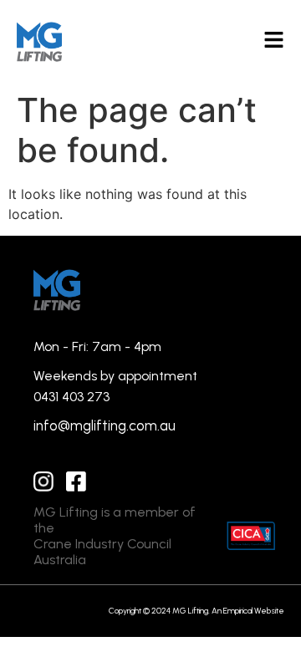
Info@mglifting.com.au (104, 425)
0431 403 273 (71, 397)
